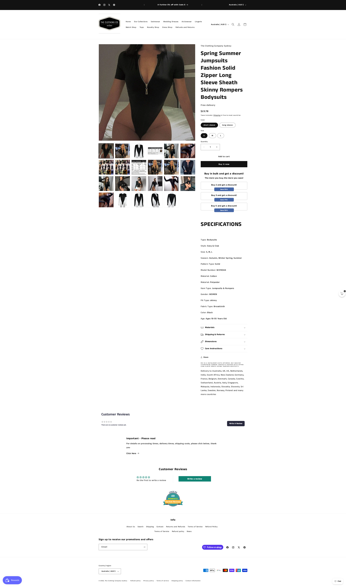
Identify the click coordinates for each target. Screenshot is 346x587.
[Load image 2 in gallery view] (122, 150)
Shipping (216, 115)
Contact (160, 526)
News (189, 531)
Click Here (131, 453)
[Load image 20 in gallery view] (106, 199)
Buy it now (224, 164)
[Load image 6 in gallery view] (187, 150)
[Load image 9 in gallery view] (122, 167)
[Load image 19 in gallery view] (187, 183)
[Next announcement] (202, 4)
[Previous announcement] (144, 4)
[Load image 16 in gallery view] (138, 183)
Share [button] (205, 357)
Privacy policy (148, 581)
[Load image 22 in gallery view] (138, 199)
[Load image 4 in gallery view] (155, 150)
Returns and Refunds (175, 526)
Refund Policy (211, 526)
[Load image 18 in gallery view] (171, 183)
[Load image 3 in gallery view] (138, 150)
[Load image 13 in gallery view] (187, 167)
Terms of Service (195, 526)
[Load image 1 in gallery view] (106, 150)
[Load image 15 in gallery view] (122, 183)
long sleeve (227, 125)
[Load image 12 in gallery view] (171, 167)
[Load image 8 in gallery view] (106, 167)
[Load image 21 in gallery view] (122, 199)
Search (141, 526)
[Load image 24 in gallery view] (171, 199)
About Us (131, 526)
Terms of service (163, 581)
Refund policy (178, 531)
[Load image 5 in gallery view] (171, 150)
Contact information (193, 581)
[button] (233, 24)
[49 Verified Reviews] (173, 511)
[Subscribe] (144, 547)
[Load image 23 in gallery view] (155, 199)
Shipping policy (177, 581)
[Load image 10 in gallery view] (138, 167)
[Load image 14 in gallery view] (106, 183)
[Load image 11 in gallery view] (155, 167)
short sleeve (209, 125)
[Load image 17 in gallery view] (155, 183)
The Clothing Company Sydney (116, 581)
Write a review (194, 478)
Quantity (204, 141)
